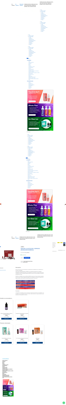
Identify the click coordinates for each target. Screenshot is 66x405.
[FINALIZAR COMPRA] (20, 2)
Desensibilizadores (31, 67)
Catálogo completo (43, 22)
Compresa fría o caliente (32, 66)
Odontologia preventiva (44, 15)
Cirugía (29, 82)
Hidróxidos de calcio (30, 169)
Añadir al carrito (27, 257)
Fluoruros (30, 68)
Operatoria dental (43, 14)
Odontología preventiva (31, 184)
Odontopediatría (43, 16)
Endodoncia (42, 13)
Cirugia (42, 12)
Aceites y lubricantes (31, 62)
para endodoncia (36, 170)
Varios (29, 79)
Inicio (41, 21)
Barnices (29, 163)
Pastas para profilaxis (31, 71)
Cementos (30, 65)
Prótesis (42, 19)
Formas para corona (4, 367)
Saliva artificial (29, 175)
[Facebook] (64, 243)
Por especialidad (42, 11)
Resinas (30, 75)
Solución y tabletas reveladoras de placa (33, 78)
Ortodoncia (42, 17)
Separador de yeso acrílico (31, 177)
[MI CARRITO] (16, 2)
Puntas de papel (31, 73)
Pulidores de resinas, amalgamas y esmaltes (34, 72)
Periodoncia (42, 18)
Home (29, 58)
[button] (64, 403)
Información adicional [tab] (3, 270)
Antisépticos (3, 361)
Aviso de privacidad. (55, 250)
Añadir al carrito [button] (6, 318)
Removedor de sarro (31, 74)
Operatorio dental (30, 183)
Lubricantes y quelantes (31, 170)
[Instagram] (64, 245)
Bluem (29, 164)
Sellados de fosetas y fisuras (31, 176)
